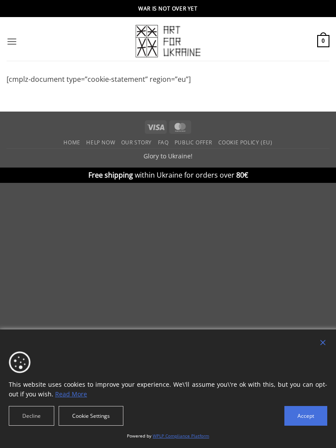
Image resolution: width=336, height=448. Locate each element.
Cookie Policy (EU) (245, 142)
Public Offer (193, 142)
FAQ (163, 142)
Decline (31, 416)
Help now (100, 142)
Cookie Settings (91, 416)
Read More (71, 394)
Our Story (136, 142)
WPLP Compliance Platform (181, 436)
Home (71, 142)
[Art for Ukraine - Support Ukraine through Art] (168, 41)
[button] (12, 41)
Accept (306, 416)
